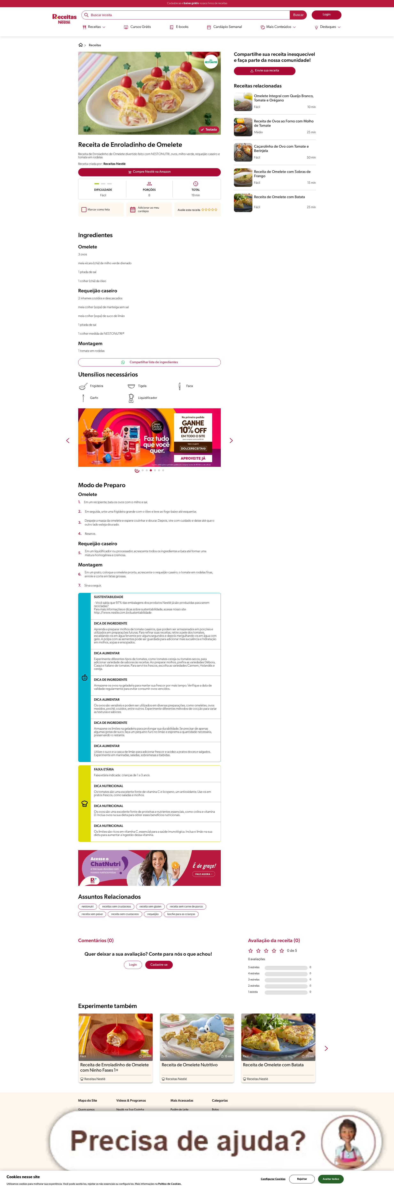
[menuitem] (93, 28)
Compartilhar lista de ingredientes (154, 362)
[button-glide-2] (151, 470)
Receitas (95, 45)
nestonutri (88, 906)
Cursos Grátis (141, 27)
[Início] (65, 19)
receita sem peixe (92, 914)
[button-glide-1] (147, 470)
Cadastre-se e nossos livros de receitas (197, 3)
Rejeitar (302, 1179)
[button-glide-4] (159, 470)
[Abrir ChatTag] (216, 1141)
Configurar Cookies (273, 1179)
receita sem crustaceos (125, 914)
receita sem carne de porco (186, 906)
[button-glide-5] (163, 470)
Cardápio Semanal (227, 27)
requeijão (153, 914)
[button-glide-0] (143, 470)
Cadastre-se (159, 964)
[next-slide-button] (231, 440)
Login (133, 964)
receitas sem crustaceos (116, 906)
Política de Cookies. (170, 1183)
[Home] (80, 46)
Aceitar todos (331, 1179)
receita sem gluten (150, 906)
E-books (182, 27)
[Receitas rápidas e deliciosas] (149, 437)
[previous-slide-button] (68, 440)
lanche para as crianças (181, 914)
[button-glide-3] (155, 470)
